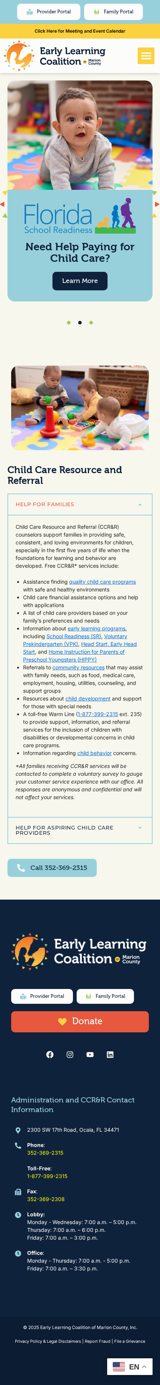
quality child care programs (102, 581)
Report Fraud (98, 1341)
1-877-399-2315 (98, 714)
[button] (146, 55)
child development (88, 698)
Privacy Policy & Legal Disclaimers (48, 1341)
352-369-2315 (45, 1153)
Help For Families (45, 504)
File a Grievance (129, 1341)
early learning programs (96, 628)
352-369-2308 (46, 1199)
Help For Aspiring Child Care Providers (64, 830)
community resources (78, 667)
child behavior (94, 753)
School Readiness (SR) (74, 636)
